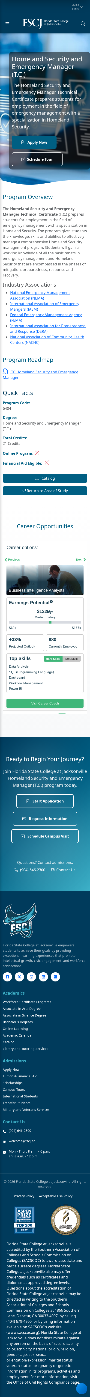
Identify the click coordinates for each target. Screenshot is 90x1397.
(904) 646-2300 (32, 869)
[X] (19, 976)
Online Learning (15, 1028)
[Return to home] (45, 24)
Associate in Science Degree (24, 1015)
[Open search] (83, 23)
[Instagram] (31, 976)
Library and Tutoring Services (25, 1048)
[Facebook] (7, 976)
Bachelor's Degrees (18, 1022)
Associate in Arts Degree (22, 1008)
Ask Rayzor (81, 1388)
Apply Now (37, 142)
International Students (20, 1096)
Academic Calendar (18, 1035)
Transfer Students (16, 1103)
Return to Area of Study (47, 490)
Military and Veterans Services (26, 1109)
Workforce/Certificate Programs (27, 1002)
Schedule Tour (40, 159)
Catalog (48, 478)
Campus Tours (14, 1089)
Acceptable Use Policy (55, 1196)
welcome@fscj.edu (23, 1141)
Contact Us (65, 869)
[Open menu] (7, 24)
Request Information (48, 818)
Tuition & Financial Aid (20, 1076)
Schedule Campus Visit (48, 836)
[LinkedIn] (43, 976)
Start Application (48, 801)
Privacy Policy (24, 1196)
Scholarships (13, 1083)
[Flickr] (55, 976)
